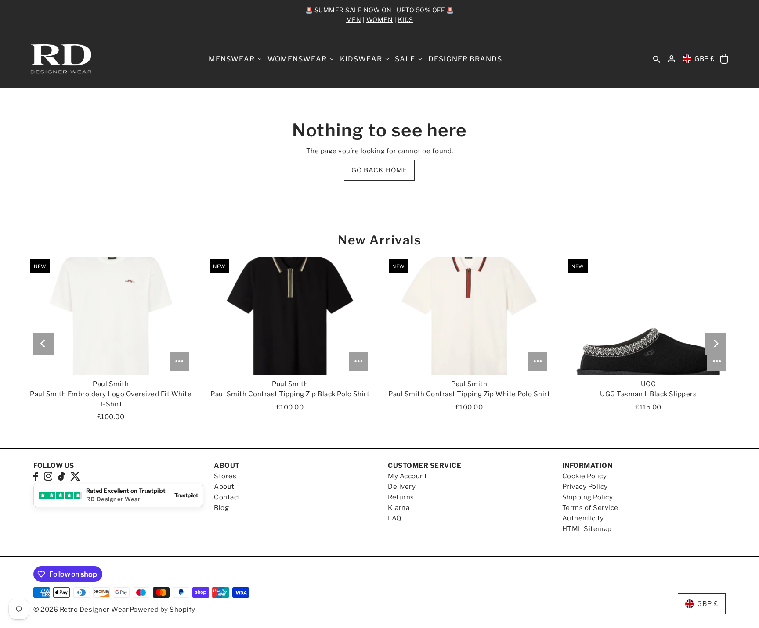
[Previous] (43, 344)
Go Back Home (379, 170)
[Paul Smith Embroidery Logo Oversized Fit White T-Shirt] (110, 316)
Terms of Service (590, 508)
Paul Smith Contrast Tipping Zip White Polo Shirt (469, 394)
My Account (407, 476)
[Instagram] (48, 476)
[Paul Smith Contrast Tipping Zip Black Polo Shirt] (289, 316)
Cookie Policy (584, 476)
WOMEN (379, 19)
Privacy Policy (585, 487)
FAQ (394, 518)
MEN (353, 19)
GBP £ (704, 59)
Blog (221, 508)
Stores (225, 476)
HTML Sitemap (587, 529)
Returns (401, 497)
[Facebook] (35, 476)
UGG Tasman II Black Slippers (648, 394)
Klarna (398, 508)
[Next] (715, 344)
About (224, 487)
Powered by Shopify (162, 610)
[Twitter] (75, 476)
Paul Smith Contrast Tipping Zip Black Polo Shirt (289, 394)
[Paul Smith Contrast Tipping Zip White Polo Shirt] (469, 316)
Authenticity (583, 518)
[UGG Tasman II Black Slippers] (648, 316)
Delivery (402, 487)
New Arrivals (379, 240)
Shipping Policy (587, 497)
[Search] (656, 59)
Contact (227, 497)
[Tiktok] (61, 476)
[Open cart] (724, 59)
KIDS (405, 19)
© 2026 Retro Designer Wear (81, 610)
